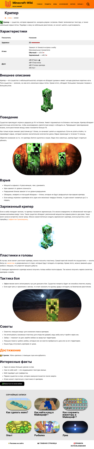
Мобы (55, 4)
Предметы (48, 4)
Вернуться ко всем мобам (13, 384)
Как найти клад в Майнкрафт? (44, 413)
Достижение (10, 350)
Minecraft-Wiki (23, 2)
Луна (65, 435)
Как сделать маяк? (17, 412)
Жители (72, 4)
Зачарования (63, 4)
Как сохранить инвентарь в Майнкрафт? (71, 414)
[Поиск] (88, 4)
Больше (80, 4)
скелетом (10, 263)
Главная (39, 4)
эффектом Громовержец (18, 219)
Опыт (9, 435)
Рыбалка (39, 435)
